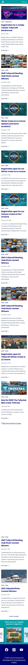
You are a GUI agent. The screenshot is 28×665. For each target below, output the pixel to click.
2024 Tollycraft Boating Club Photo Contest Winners (12, 260)
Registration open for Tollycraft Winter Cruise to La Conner (13, 357)
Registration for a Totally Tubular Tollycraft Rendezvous (12, 28)
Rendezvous (8, 21)
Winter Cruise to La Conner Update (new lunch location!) (13, 124)
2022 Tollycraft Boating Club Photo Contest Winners (12, 543)
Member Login (24, 1)
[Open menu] (3, 1)
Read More (5, 50)
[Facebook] (6, 649)
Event (2, 21)
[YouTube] (21, 649)
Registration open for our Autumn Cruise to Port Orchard (12, 214)
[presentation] (14, 13)
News (6, 70)
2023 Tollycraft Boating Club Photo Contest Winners (12, 308)
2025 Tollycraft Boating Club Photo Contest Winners (12, 76)
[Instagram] (14, 649)
